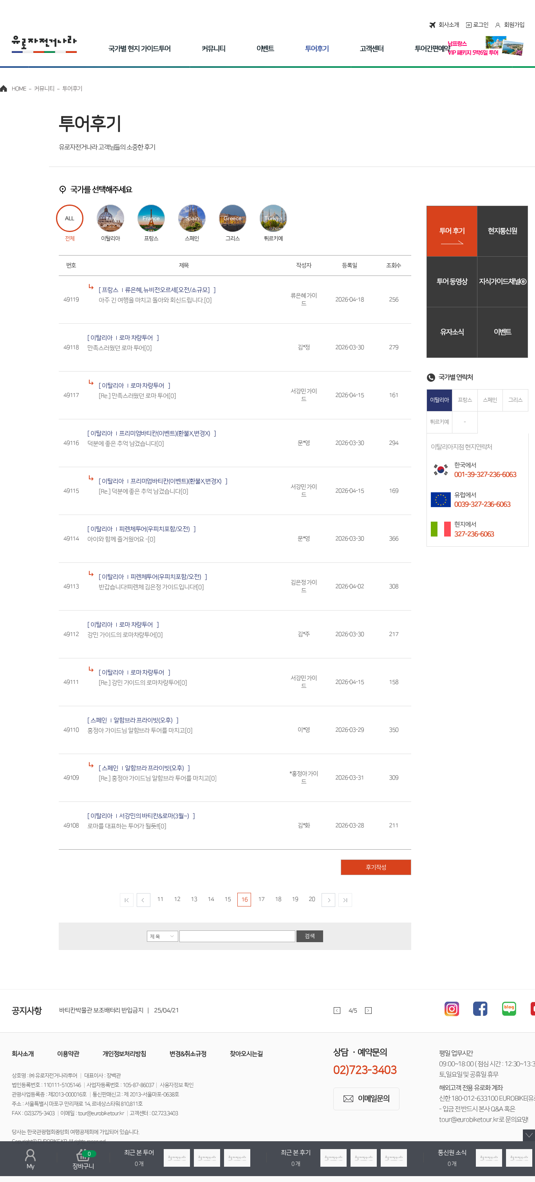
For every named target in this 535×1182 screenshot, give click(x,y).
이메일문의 (373, 1099)
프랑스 (465, 400)
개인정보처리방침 (124, 1053)
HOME (19, 88)
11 (160, 899)
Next (368, 1010)
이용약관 (68, 1053)
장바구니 (83, 1160)
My (30, 1166)
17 (261, 899)
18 (278, 899)
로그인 (480, 25)
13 (194, 899)
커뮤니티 (213, 49)
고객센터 (371, 49)
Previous (337, 1010)
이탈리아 (439, 400)
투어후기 (317, 49)
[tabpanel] (227, 1010)
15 (227, 899)
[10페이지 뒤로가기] (345, 900)
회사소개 (449, 25)
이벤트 (265, 49)
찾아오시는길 (246, 1053)
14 (211, 899)
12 (177, 899)
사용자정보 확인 (177, 1085)
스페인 (490, 400)
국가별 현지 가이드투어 (139, 49)
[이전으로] (143, 900)
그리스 (515, 400)
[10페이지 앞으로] (127, 900)
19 (295, 899)
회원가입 (514, 25)
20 (312, 899)
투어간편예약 (432, 49)
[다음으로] (328, 900)
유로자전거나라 (44, 44)
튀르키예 (439, 422)
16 (244, 899)
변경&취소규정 (188, 1053)
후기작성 (376, 867)
